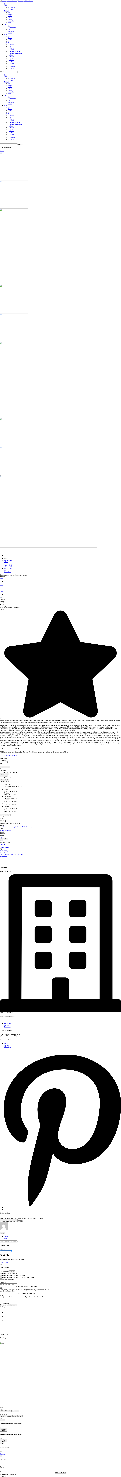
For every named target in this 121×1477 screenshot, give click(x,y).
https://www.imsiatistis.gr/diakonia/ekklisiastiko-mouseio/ (17, 827)
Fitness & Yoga (4, 847)
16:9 (2, 1410)
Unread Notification (8, 1279)
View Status (4, 776)
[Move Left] (1, 1414)
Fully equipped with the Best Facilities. (11, 854)
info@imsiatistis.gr (5, 830)
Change (12, 1271)
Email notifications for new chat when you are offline (18, 1277)
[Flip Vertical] (2, 1409)
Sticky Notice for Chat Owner (27, 1293)
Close (20, 1221)
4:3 (6, 1410)
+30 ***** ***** (5, 837)
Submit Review (8, 560)
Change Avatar (4, 1271)
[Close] (1, 1264)
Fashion (2, 852)
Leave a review (5, 767)
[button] (4, 1229)
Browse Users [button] (4, 1262)
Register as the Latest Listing (9, 1220)
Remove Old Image (6, 1416)
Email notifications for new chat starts (13, 1275)
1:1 (9, 1410)
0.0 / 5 (6, 562)
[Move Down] (6, 1414)
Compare (2, 1454)
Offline (2, 1233)
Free (17, 1410)
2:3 (13, 1410)
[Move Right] (2, 1414)
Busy (5, 1238)
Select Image (4, 1305)
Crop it (20, 1416)
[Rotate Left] (1, 1407)
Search (20, 144)
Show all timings (5, 815)
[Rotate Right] (2, 1407)
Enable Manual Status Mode (10, 1273)
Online (6, 1236)
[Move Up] (4, 1414)
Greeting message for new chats (27, 1286)
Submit (3, 1429)
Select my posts (4, 1303)
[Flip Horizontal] (1, 1409)
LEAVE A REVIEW (60, 1472)
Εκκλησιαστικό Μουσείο (11, 755)
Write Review (4, 774)
